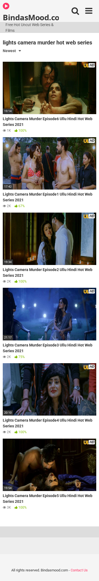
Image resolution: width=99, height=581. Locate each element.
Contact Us (79, 570)
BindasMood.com (31, 17)
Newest (9, 51)
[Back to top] (88, 570)
